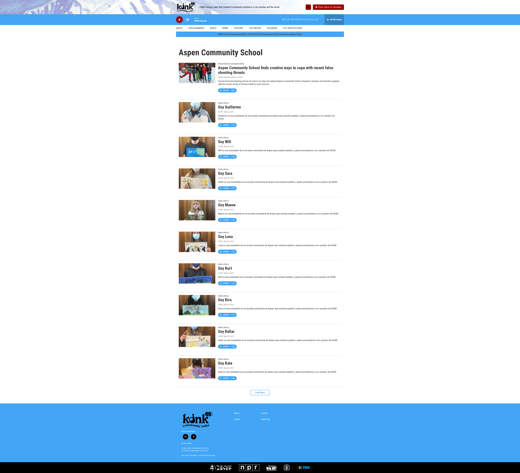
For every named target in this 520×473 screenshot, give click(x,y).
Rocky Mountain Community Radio (231, 64)
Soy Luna (225, 236)
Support (238, 28)
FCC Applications (292, 28)
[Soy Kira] (197, 305)
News (225, 28)
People (237, 419)
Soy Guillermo (229, 107)
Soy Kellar (226, 331)
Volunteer (255, 28)
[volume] (187, 20)
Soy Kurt (225, 268)
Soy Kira (225, 299)
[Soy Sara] (197, 178)
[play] (179, 19)
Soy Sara (225, 173)
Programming (196, 28)
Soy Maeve (226, 205)
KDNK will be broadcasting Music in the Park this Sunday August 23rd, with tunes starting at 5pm (260, 34)
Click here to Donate (329, 7)
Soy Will (224, 141)
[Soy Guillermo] (197, 112)
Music (213, 28)
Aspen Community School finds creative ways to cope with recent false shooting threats (275, 70)
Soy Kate (225, 363)
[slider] (191, 19)
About (179, 28)
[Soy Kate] (197, 368)
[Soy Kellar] (197, 337)
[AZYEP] (220, 467)
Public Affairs (223, 103)
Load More (260, 392)
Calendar (272, 28)
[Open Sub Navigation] (185, 28)
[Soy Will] (197, 147)
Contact (264, 413)
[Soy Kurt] (197, 273)
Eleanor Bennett (224, 77)
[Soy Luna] (197, 242)
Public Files (265, 419)
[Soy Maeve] (197, 210)
